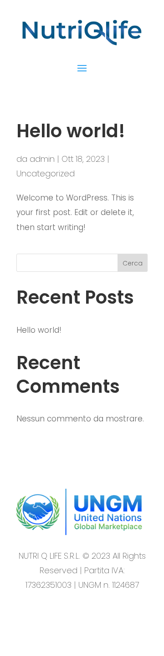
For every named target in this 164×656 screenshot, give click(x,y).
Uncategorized (45, 173)
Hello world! (70, 131)
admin (42, 159)
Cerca (133, 263)
